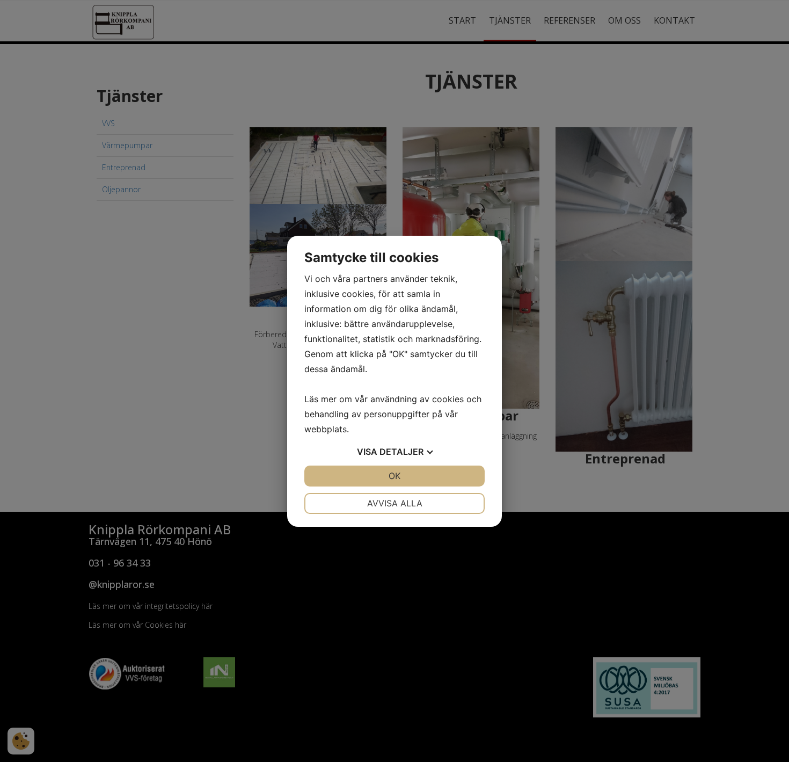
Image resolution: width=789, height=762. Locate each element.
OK (394, 475)
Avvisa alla (394, 503)
